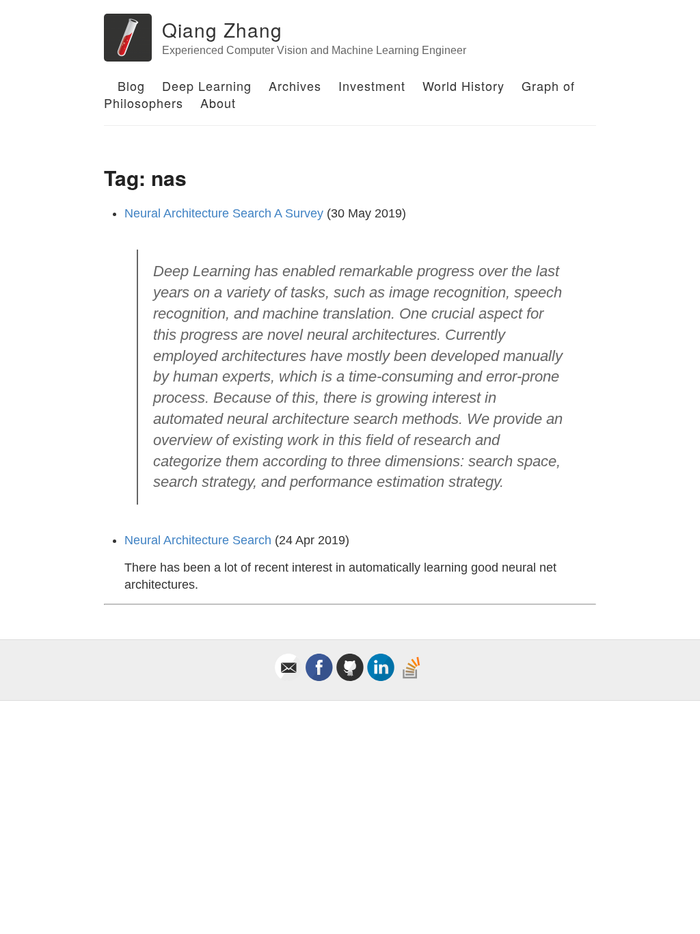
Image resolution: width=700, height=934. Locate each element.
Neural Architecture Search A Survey (223, 213)
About (218, 102)
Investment (371, 85)
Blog (131, 85)
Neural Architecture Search (197, 540)
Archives (295, 85)
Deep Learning (207, 85)
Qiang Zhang (222, 29)
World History (463, 85)
